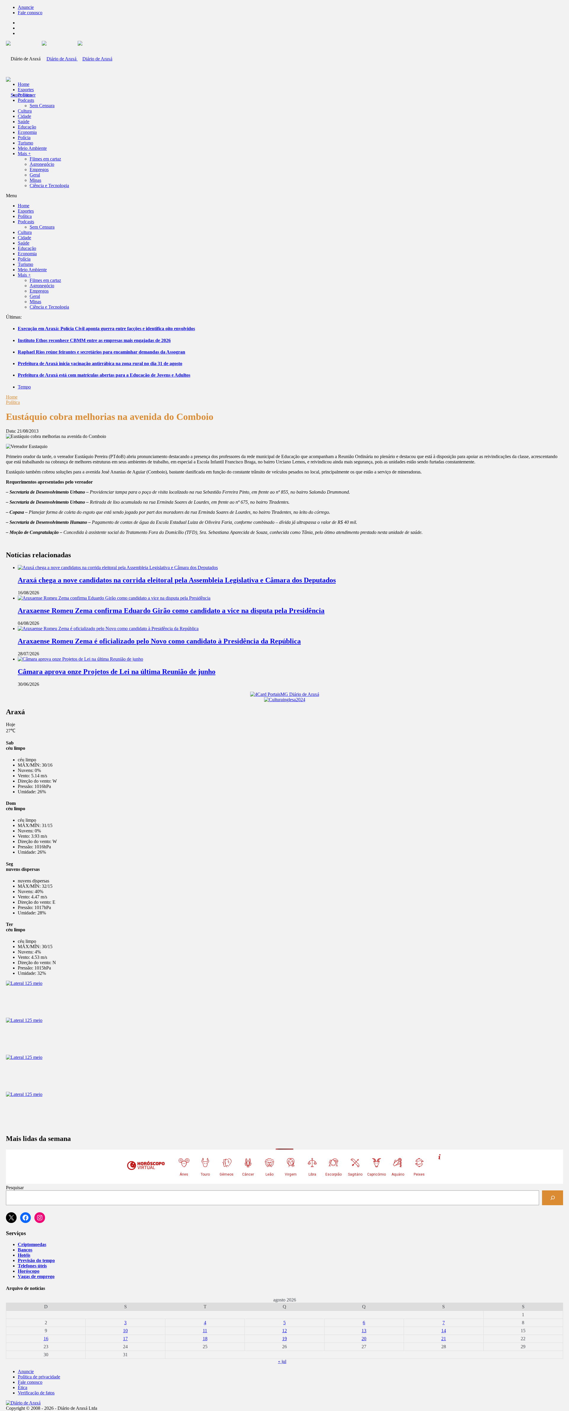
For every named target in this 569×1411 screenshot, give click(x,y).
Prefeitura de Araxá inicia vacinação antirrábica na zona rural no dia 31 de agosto (100, 363)
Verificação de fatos (36, 1392)
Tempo (24, 386)
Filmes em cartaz (45, 158)
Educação (27, 126)
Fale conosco (30, 12)
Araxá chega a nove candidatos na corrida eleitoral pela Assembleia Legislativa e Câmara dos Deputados (177, 580)
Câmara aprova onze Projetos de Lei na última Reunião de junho (116, 671)
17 (125, 1338)
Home (11, 396)
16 (46, 1338)
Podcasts (26, 100)
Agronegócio (42, 164)
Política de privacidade (39, 1376)
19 (284, 1338)
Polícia (24, 137)
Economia (27, 132)
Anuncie (26, 7)
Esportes (26, 89)
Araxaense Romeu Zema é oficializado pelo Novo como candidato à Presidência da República (159, 641)
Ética (22, 1387)
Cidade (24, 116)
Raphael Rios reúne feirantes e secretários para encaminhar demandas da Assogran (101, 351)
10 (125, 1330)
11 (205, 1330)
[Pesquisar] (552, 1197)
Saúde (23, 121)
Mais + (24, 153)
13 (364, 1330)
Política (25, 94)
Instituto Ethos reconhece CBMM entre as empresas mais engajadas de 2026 (94, 340)
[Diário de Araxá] (77, 58)
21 (443, 1338)
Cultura (25, 110)
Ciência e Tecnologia (49, 185)
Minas (35, 180)
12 (284, 1330)
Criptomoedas (32, 1244)
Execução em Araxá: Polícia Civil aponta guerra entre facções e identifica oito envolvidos (106, 328)
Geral (35, 174)
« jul (282, 1361)
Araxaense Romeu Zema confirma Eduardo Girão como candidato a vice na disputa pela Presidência (171, 610)
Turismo (25, 142)
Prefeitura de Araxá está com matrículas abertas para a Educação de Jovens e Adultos (104, 375)
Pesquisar (15, 1187)
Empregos (39, 169)
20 (364, 1338)
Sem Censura (42, 105)
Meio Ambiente (32, 148)
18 (205, 1338)
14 (443, 1330)
